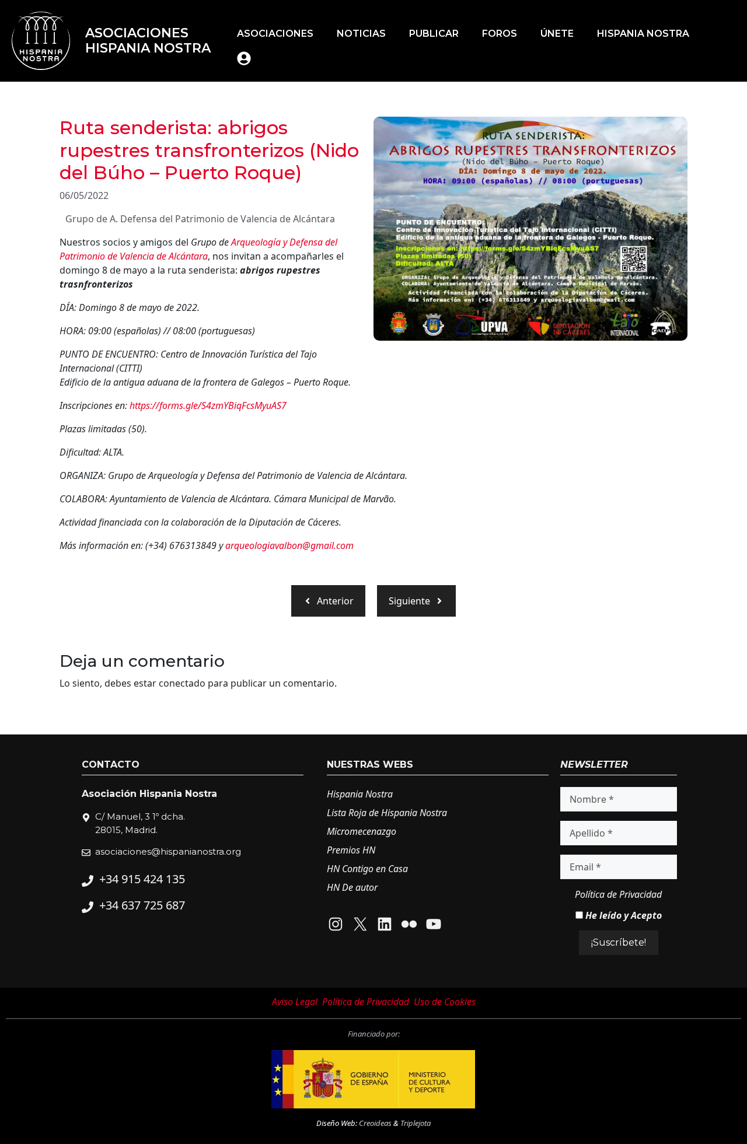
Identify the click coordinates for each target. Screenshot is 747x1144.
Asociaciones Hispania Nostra (148, 40)
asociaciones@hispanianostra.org (168, 851)
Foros (499, 33)
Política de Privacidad (618, 894)
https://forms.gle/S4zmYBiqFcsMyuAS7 (208, 405)
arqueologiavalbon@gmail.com (289, 545)
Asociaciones (275, 33)
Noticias (361, 33)
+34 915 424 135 (142, 879)
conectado (182, 683)
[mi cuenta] (244, 58)
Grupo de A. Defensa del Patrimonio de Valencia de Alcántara (200, 218)
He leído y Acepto (622, 915)
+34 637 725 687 (142, 905)
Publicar (434, 33)
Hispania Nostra (643, 33)
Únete (557, 33)
